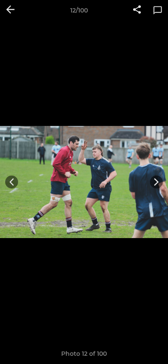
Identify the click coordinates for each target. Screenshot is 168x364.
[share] (137, 10)
